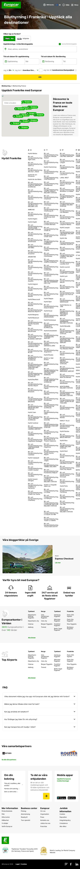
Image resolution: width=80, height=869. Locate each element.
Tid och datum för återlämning (53, 56)
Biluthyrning (6, 86)
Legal (17, 864)
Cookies (24, 864)
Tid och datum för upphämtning (16, 56)
